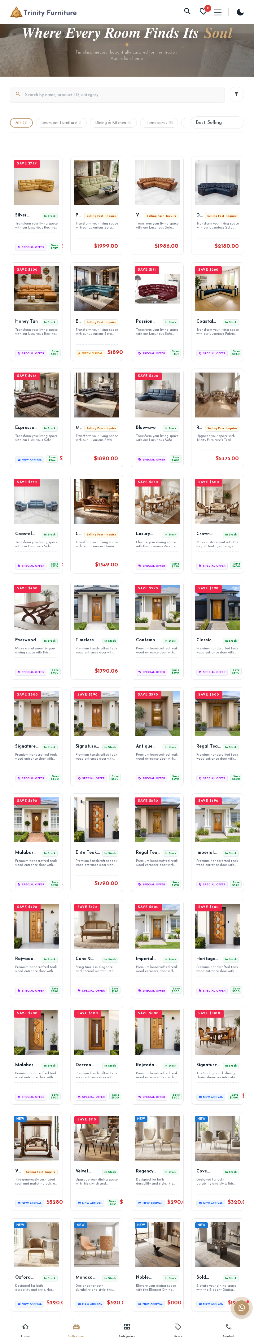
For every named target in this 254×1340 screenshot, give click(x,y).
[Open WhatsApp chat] (241, 1307)
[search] (187, 12)
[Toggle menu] (218, 12)
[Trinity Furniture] (43, 12)
